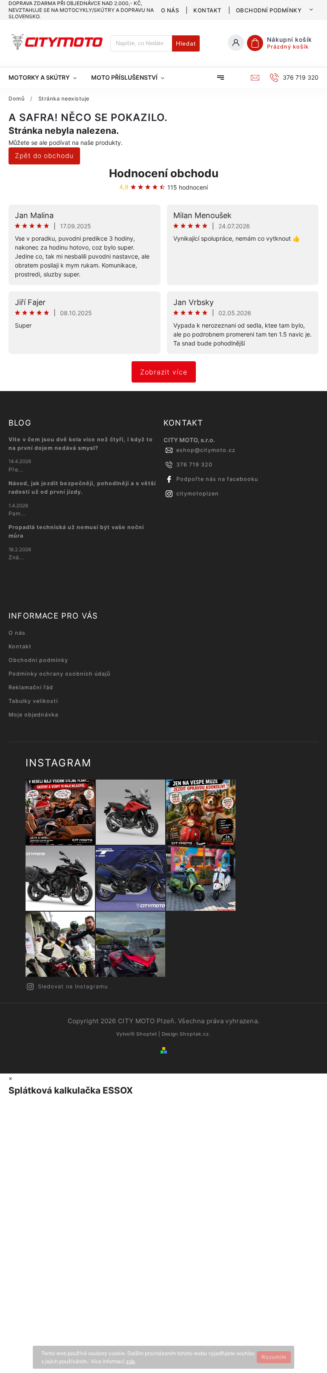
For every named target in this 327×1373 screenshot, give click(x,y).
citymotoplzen (197, 493)
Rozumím (274, 1357)
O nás (170, 10)
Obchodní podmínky (269, 10)
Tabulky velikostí (33, 701)
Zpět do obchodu (44, 156)
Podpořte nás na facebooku (217, 479)
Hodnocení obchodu (163, 173)
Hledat (186, 43)
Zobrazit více (163, 372)
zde (130, 1361)
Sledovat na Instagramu (73, 986)
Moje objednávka (33, 714)
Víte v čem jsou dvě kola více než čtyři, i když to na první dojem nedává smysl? (81, 443)
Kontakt (207, 10)
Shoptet (146, 1034)
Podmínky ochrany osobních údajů (59, 674)
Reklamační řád (31, 687)
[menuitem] (46, 77)
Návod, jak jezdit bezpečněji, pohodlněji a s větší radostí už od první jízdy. (82, 487)
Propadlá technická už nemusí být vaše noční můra (76, 531)
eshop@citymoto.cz (205, 450)
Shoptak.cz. (195, 1034)
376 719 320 (194, 464)
